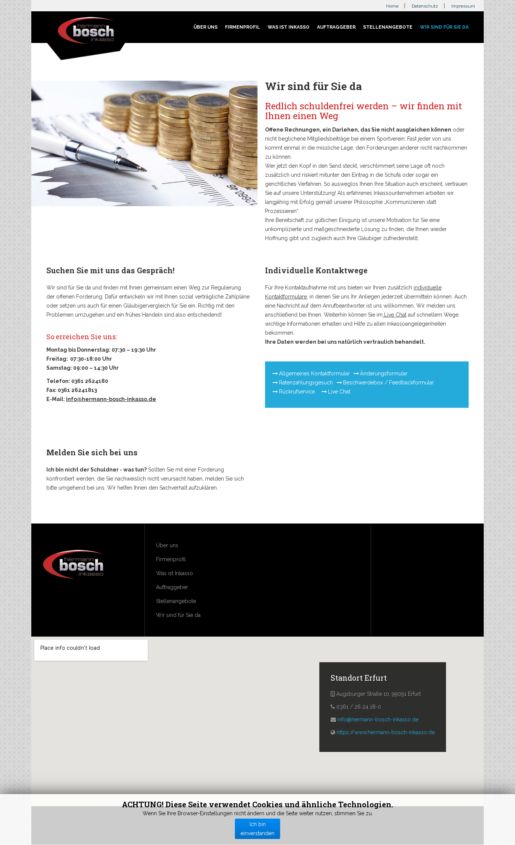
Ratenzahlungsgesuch (306, 383)
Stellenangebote (387, 27)
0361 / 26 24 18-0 (358, 707)
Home (392, 6)
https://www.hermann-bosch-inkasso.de (386, 732)
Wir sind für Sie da (444, 27)
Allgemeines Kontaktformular (314, 373)
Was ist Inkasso (289, 27)
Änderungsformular (384, 373)
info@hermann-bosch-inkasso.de (111, 399)
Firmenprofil (242, 27)
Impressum (463, 6)
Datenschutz (425, 6)
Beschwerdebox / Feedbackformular (388, 383)
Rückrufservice (297, 392)
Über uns (205, 27)
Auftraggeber (336, 27)
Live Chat (394, 315)
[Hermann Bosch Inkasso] (86, 31)
